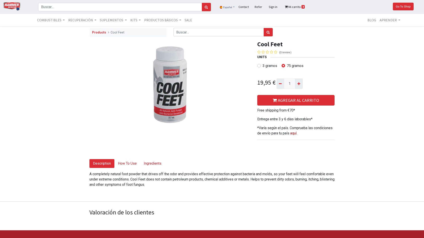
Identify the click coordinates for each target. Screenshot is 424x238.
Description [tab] (102, 163)
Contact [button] (243, 7)
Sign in (273, 7)
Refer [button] (258, 7)
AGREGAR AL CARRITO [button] (298, 100)
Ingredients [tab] (152, 163)
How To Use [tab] (127, 163)
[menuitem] (188, 20)
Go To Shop (403, 6)
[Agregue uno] (299, 83)
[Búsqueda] (206, 7)
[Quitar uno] (280, 83)
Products (99, 32)
